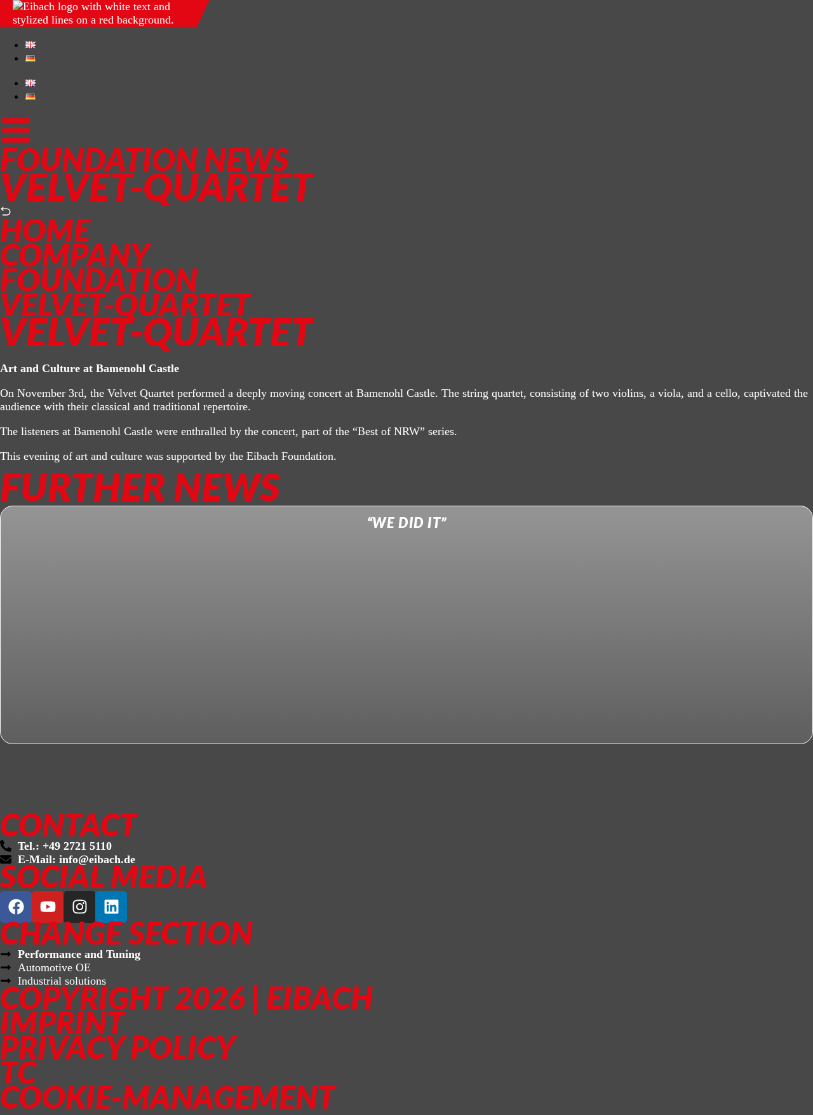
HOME (45, 232)
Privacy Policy (118, 1049)
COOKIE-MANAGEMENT (167, 1099)
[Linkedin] (111, 907)
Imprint (62, 1025)
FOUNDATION (99, 282)
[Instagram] (79, 907)
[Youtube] (48, 907)
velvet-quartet (125, 306)
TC (18, 1074)
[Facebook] (16, 907)
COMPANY (75, 257)
